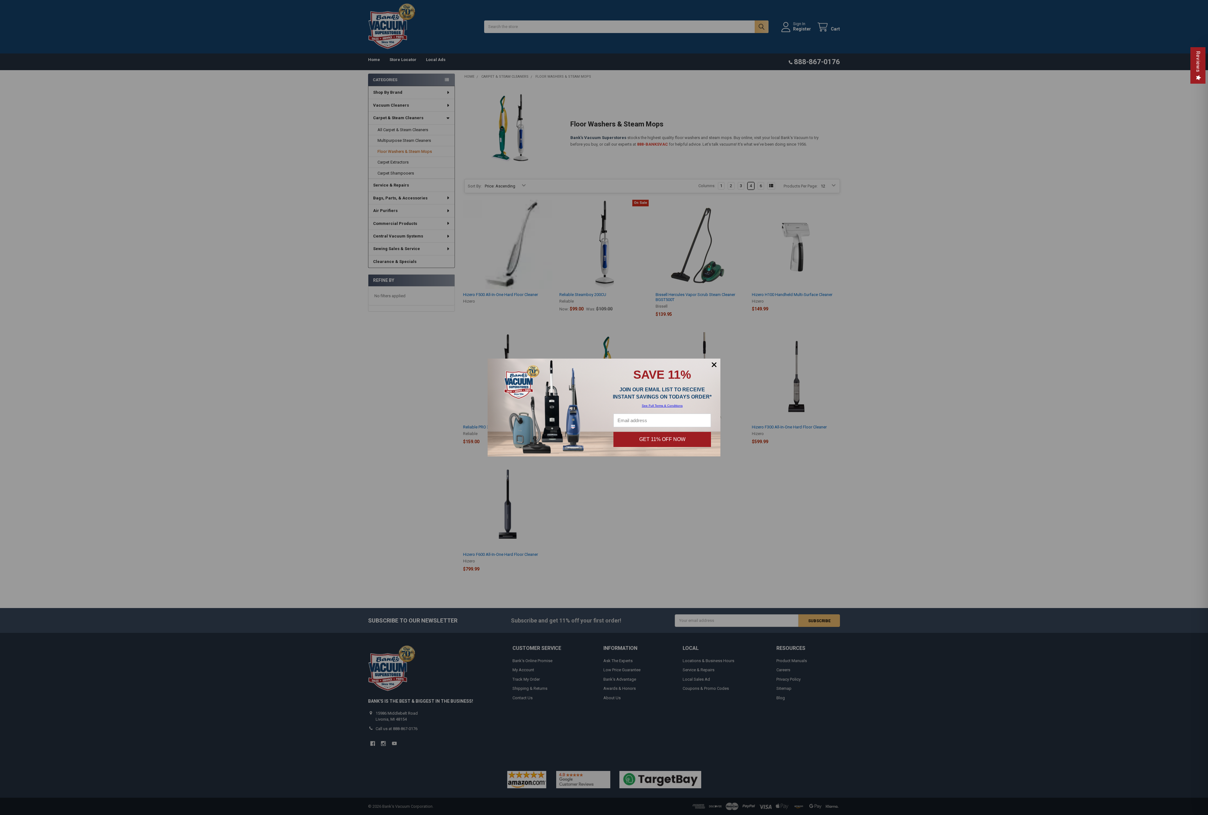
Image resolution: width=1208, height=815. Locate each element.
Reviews (1198, 61)
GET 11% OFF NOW (662, 439)
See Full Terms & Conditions (662, 405)
